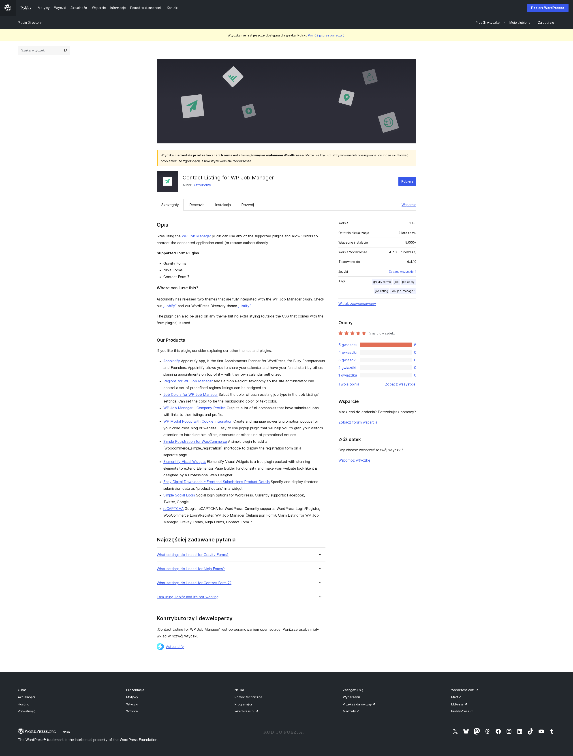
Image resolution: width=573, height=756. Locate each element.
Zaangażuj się (353, 690)
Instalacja (223, 204)
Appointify (171, 361)
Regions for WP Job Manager (188, 381)
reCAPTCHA (173, 508)
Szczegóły (170, 204)
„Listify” (244, 306)
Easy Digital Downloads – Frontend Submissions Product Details (216, 481)
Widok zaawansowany (357, 303)
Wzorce (132, 711)
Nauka (239, 690)
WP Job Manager (196, 236)
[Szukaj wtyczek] (65, 50)
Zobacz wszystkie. (400, 384)
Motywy (132, 697)
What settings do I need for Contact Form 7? (194, 583)
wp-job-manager (403, 291)
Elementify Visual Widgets (184, 461)
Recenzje (197, 204)
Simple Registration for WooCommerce (195, 441)
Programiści (243, 704)
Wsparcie (409, 204)
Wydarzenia (352, 697)
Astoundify (202, 185)
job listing (381, 291)
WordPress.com (464, 690)
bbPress (459, 704)
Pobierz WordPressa (547, 8)
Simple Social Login (179, 495)
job (396, 281)
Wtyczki (132, 704)
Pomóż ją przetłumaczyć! (326, 35)
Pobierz (407, 181)
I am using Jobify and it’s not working (187, 597)
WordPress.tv (246, 711)
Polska (65, 732)
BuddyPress (462, 711)
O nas (22, 690)
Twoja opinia (348, 384)
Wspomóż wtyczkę (354, 460)
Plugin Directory (30, 22)
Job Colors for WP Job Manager (190, 394)
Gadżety (351, 711)
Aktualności (26, 697)
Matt (456, 697)
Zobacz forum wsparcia (357, 422)
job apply (408, 281)
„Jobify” (170, 306)
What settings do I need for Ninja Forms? (191, 569)
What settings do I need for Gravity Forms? (193, 555)
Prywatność (26, 711)
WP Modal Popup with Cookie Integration (197, 421)
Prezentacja (135, 690)
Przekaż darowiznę (359, 704)
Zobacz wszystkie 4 (402, 271)
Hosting (23, 704)
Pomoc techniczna (248, 697)
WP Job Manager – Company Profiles (194, 408)
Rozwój (247, 204)
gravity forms (382, 281)
